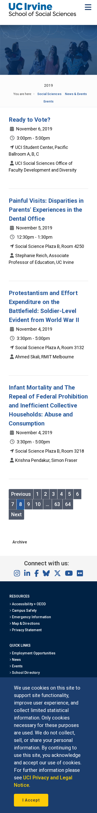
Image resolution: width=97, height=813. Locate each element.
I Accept (31, 800)
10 (38, 504)
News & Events (76, 94)
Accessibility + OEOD (28, 604)
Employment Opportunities (33, 653)
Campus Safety (23, 610)
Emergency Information (31, 617)
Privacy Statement (26, 630)
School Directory (25, 673)
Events (48, 101)
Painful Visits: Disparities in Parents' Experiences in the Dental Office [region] (46, 209)
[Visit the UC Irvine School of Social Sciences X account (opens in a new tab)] (57, 573)
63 (57, 504)
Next (16, 514)
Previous (21, 494)
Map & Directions (25, 623)
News (16, 660)
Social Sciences (49, 94)
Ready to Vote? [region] (29, 119)
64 (68, 504)
